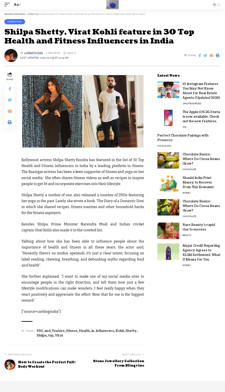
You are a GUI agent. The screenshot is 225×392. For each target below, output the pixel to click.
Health (84, 331)
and (47, 331)
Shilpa (42, 335)
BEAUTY (187, 235)
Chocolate (164, 146)
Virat (59, 335)
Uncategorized (192, 103)
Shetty (131, 331)
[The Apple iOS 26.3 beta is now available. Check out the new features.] (168, 118)
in (92, 331)
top (50, 335)
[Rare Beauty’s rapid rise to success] (168, 231)
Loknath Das (33, 52)
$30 (40, 331)
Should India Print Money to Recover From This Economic (198, 182)
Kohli (120, 331)
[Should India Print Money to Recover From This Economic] (168, 184)
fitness (71, 331)
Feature (58, 331)
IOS (184, 127)
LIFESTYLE (15, 21)
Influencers (105, 331)
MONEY (187, 193)
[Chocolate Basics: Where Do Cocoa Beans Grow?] (168, 160)
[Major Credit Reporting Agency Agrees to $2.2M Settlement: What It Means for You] (168, 251)
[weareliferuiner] (112, 4)
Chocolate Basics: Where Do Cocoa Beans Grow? (201, 159)
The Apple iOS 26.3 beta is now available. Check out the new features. (201, 116)
